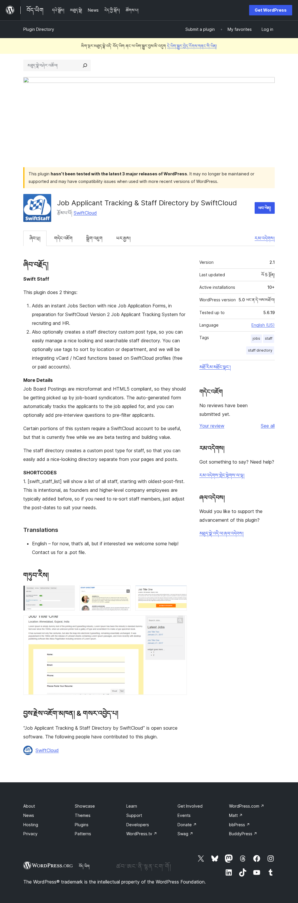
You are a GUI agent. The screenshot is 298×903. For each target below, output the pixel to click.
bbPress (239, 824)
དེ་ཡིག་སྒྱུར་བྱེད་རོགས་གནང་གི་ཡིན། (192, 45)
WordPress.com (246, 806)
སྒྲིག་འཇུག (94, 238)
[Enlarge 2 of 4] (123, 593)
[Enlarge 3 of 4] (179, 593)
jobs (256, 338)
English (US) (263, 325)
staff (268, 338)
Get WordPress (271, 10)
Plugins (81, 824)
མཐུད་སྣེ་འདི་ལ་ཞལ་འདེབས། (221, 533)
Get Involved (190, 806)
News (28, 815)
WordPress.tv (141, 833)
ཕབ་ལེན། (264, 207)
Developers (137, 824)
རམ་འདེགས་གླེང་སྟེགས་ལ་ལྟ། (221, 475)
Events (184, 815)
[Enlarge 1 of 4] (67, 593)
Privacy (30, 833)
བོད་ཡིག (84, 866)
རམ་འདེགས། (265, 238)
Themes (83, 815)
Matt (236, 815)
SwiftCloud (85, 213)
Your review (211, 426)
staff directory (260, 350)
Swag (185, 833)
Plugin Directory (38, 29)
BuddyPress (243, 833)
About (29, 806)
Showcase (85, 806)
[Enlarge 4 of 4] (179, 623)
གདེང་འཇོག (63, 238)
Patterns (83, 833)
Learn (131, 806)
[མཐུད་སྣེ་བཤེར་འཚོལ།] (85, 65)
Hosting (30, 824)
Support (134, 815)
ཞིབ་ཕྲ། (34, 238)
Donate (187, 824)
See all (268, 426)
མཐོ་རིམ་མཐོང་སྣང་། (215, 367)
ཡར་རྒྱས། (123, 238)
